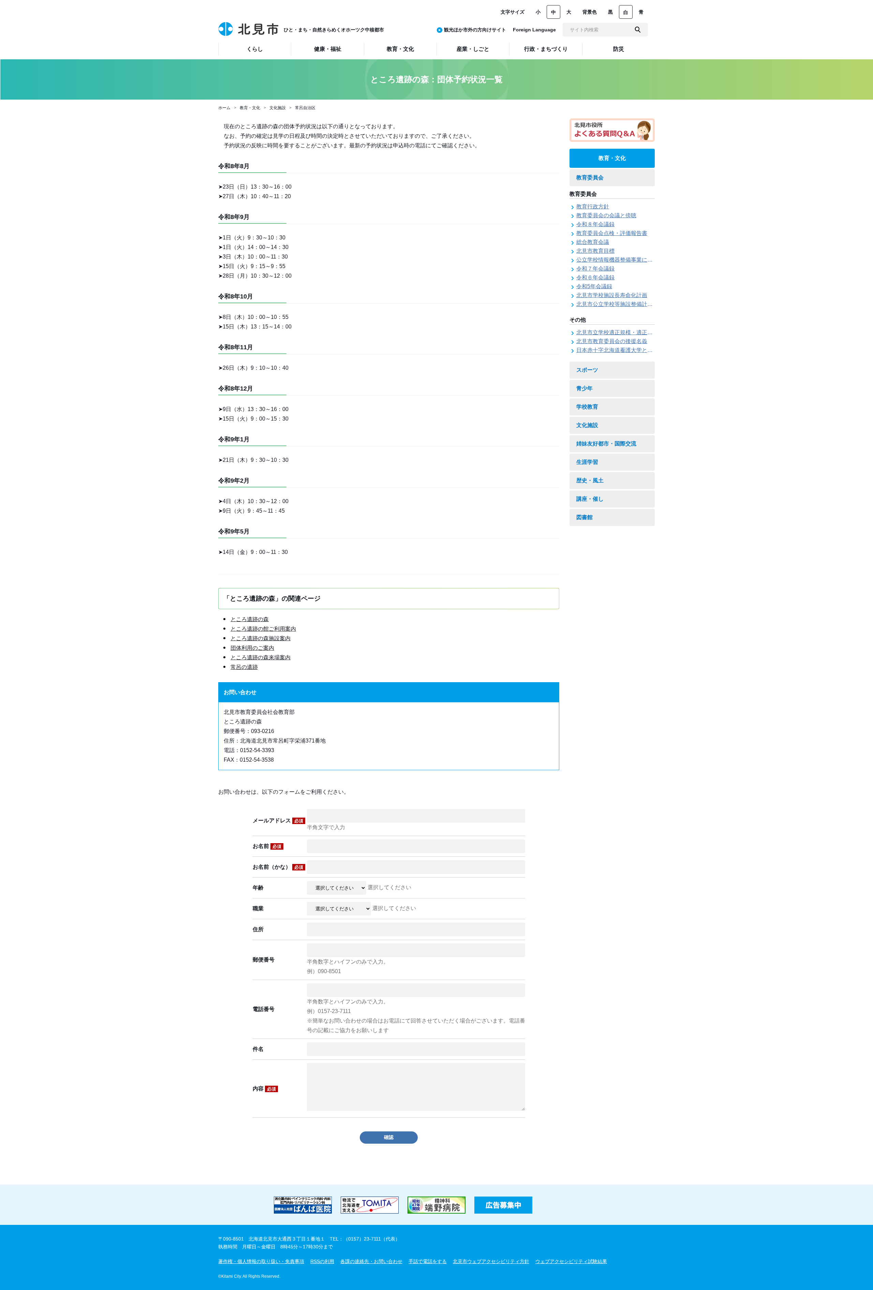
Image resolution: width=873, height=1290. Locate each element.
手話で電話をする (428, 1261)
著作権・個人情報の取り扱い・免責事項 (261, 1261)
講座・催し (590, 499)
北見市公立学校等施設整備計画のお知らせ (628, 304)
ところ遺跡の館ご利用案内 (263, 629)
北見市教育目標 (595, 251)
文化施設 (277, 107)
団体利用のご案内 (252, 648)
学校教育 (587, 407)
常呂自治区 (305, 107)
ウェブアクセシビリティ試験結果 (571, 1261)
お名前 (267, 846)
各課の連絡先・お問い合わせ (371, 1261)
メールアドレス (278, 820)
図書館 (584, 517)
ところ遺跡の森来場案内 (261, 657)
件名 (258, 1049)
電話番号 (264, 1009)
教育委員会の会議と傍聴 (606, 215)
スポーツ (587, 370)
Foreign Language (534, 29)
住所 (258, 929)
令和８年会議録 (595, 224)
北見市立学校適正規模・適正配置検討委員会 (630, 332)
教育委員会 (590, 177)
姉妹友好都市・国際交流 (606, 443)
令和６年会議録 (595, 277)
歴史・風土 (590, 480)
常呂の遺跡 (244, 667)
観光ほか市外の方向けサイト (475, 29)
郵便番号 (264, 960)
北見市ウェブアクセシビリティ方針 (491, 1261)
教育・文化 (250, 107)
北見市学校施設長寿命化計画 (611, 295)
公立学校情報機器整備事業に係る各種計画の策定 (636, 260)
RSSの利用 (322, 1261)
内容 (264, 1088)
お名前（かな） (278, 867)
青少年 (584, 388)
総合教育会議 (592, 242)
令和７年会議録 (595, 269)
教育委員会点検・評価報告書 (611, 233)
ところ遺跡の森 (250, 619)
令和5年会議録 (594, 286)
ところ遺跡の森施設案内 (261, 638)
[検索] (637, 29)
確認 (389, 1137)
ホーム (224, 107)
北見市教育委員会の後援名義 (611, 341)
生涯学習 (587, 462)
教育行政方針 (592, 206)
